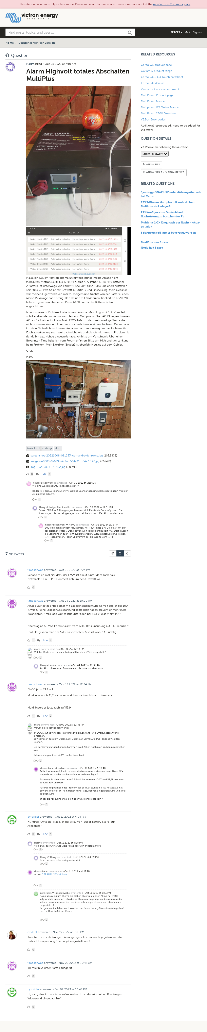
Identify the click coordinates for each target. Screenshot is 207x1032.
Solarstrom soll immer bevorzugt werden (168, 232)
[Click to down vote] (36, 499)
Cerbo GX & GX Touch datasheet (162, 77)
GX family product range (156, 71)
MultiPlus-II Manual (153, 101)
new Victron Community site (171, 4)
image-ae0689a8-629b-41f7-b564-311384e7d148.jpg (65, 461)
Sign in (197, 32)
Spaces (176, 32)
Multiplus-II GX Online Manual (160, 107)
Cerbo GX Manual (152, 83)
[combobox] (70, 32)
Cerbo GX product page (156, 65)
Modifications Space (154, 242)
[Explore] (187, 32)
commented (60, 482)
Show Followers (153, 154)
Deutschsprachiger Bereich (36, 42)
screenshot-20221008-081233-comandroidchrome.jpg (67, 455)
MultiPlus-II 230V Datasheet (159, 113)
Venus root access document (160, 89)
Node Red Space (152, 247)
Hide (43, 474)
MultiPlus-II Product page (157, 95)
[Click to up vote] (33, 499)
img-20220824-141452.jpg (48, 467)
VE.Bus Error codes (153, 119)
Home (9, 42)
